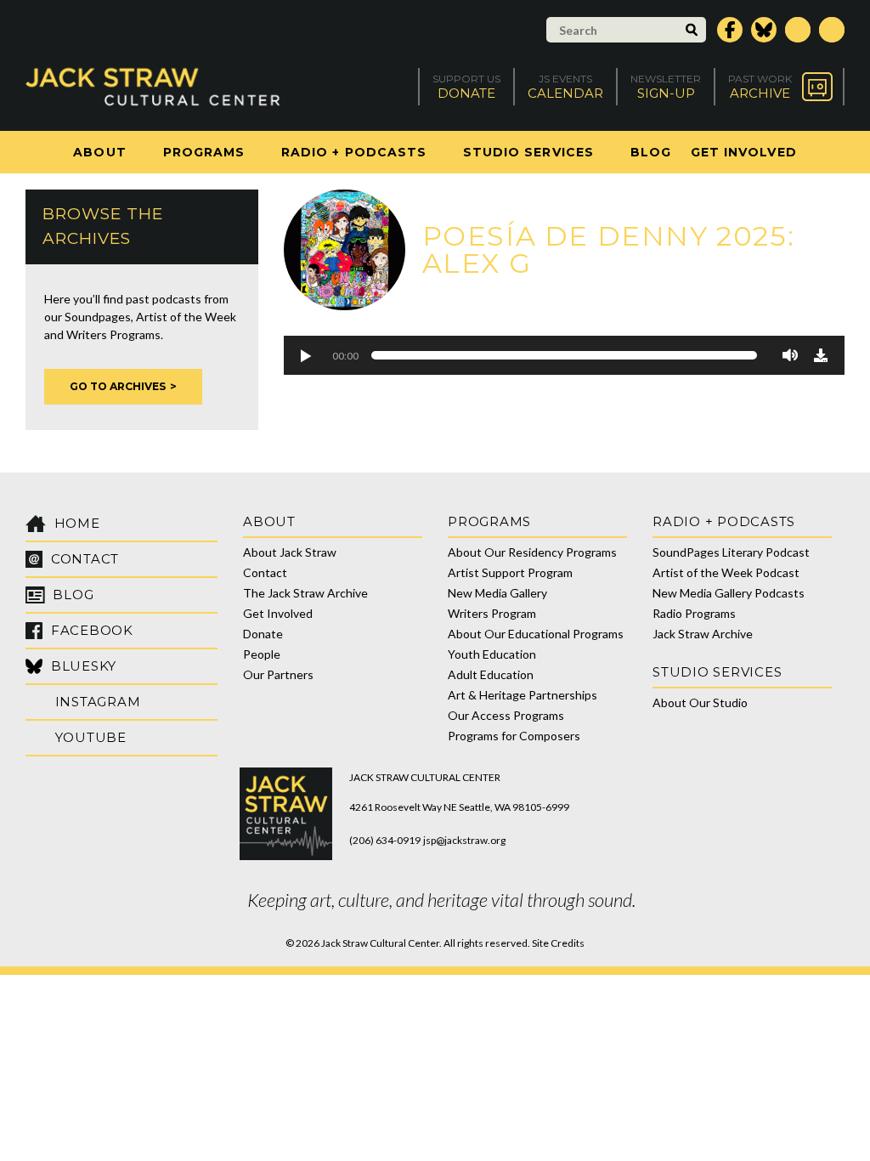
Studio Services (528, 152)
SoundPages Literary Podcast (731, 552)
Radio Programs (694, 613)
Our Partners (278, 674)
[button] (305, 355)
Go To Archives (118, 386)
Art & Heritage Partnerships (522, 695)
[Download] (821, 355)
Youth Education (492, 654)
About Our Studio (700, 702)
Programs (204, 152)
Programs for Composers (514, 735)
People (261, 654)
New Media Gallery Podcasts (728, 593)
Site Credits (558, 943)
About (99, 152)
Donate (263, 633)
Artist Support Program (510, 572)
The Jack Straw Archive (305, 593)
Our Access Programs (506, 715)
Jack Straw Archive (702, 633)
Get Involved (744, 152)
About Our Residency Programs (532, 552)
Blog (650, 152)
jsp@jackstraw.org (464, 840)
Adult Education (491, 674)
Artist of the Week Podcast (725, 572)
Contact (265, 572)
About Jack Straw (289, 552)
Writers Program (492, 613)
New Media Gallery (497, 593)
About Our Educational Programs (536, 633)
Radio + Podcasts (354, 152)
